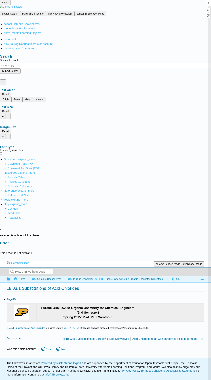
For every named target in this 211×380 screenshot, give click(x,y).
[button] (14, 213)
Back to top (12, 338)
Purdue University (83, 279)
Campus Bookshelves (49, 279)
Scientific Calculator (20, 186)
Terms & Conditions (153, 370)
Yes (48, 349)
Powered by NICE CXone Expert (61, 363)
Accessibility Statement (180, 370)
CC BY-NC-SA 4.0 (73, 328)
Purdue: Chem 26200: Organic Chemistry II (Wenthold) (134, 279)
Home (22, 279)
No (63, 349)
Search (12, 271)
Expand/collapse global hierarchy (10, 279)
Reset (5, 94)
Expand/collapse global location (202, 278)
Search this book (9, 60)
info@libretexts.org (56, 374)
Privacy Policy (130, 370)
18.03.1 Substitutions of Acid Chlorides (26, 328)
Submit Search (10, 71)
